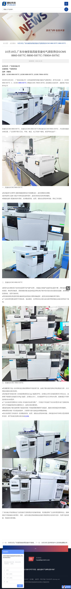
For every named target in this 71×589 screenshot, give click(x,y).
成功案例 (13, 43)
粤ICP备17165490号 (46, 579)
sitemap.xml (56, 579)
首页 (6, 43)
